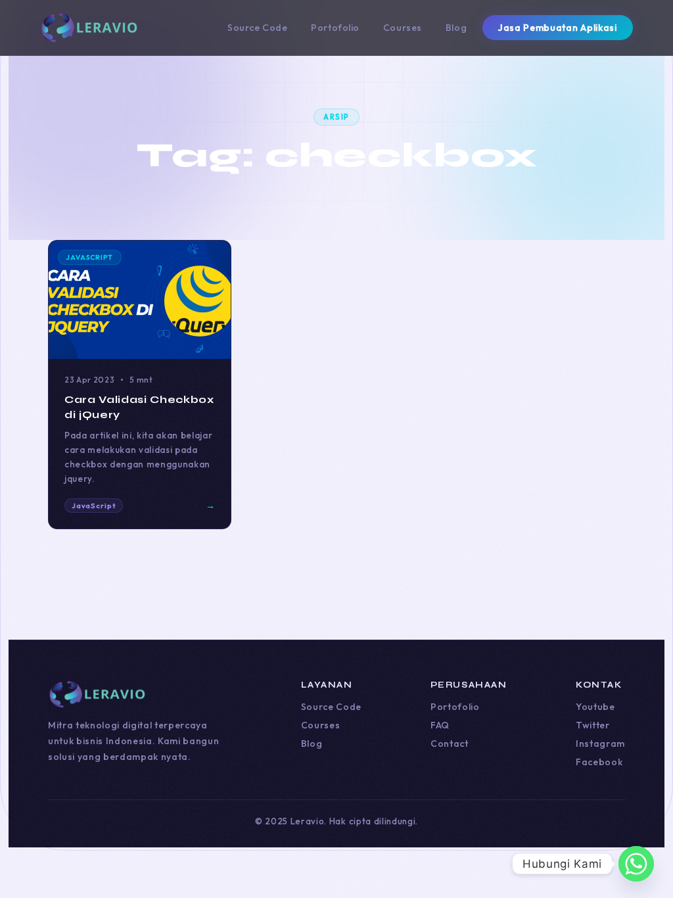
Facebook (599, 762)
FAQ (440, 725)
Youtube (595, 707)
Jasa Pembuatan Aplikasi (557, 28)
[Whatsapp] (636, 864)
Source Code (257, 28)
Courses (402, 28)
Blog (456, 28)
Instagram (600, 743)
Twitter (593, 725)
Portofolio (335, 28)
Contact (449, 743)
